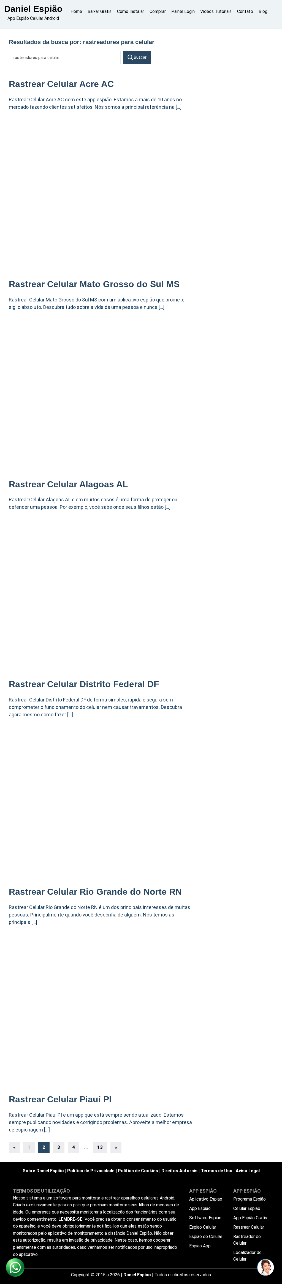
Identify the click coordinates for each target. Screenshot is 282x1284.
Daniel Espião (33, 9)
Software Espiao (205, 1217)
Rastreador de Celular (247, 1240)
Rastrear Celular (248, 1227)
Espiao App (200, 1245)
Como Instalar (130, 11)
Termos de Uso (216, 1170)
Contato (245, 11)
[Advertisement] (101, 158)
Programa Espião (249, 1199)
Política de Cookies (138, 1170)
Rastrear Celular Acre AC (61, 84)
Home (76, 11)
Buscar (140, 57)
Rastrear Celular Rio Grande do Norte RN (95, 892)
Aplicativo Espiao (205, 1199)
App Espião (200, 1208)
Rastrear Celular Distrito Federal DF (84, 684)
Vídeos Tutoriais (216, 11)
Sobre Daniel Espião (43, 1170)
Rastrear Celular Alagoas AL (68, 484)
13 (100, 1147)
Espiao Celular (202, 1227)
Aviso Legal (248, 1170)
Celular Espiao (246, 1208)
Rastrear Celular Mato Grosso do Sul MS (94, 284)
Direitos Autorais (179, 1170)
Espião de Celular (205, 1236)
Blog (263, 11)
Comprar (158, 11)
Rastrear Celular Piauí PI (60, 1099)
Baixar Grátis (100, 11)
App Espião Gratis (250, 1217)
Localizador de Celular (247, 1256)
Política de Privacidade (91, 1170)
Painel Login (183, 11)
